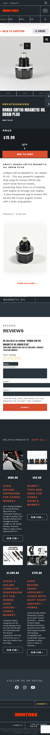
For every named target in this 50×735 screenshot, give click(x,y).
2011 (25, 93)
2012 (41, 93)
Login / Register (11, 3)
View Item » (13, 538)
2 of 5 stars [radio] (8, 358)
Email (6, 390)
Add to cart (25, 154)
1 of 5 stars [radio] (4, 358)
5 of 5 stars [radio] (19, 358)
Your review (10, 367)
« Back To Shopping (12, 31)
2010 (8, 93)
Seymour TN (18, 725)
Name (6, 382)
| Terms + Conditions (25, 732)
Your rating (9, 354)
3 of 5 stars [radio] (11, 358)
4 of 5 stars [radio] (15, 358)
